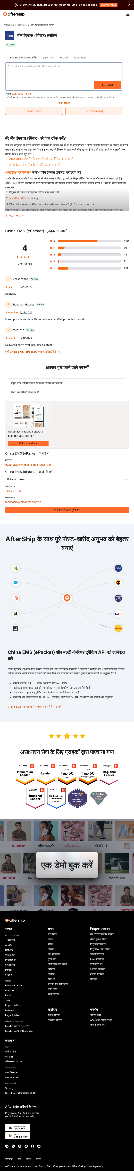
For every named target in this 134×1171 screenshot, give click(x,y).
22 (125, 261)
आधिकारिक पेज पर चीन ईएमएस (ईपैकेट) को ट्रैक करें (34, 164)
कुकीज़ (38, 1158)
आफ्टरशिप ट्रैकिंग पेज (18, 172)
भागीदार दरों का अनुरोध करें (67, 510)
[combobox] (67, 479)
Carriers (22, 25)
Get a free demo (28, 443)
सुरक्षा (28, 1158)
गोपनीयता (9, 1158)
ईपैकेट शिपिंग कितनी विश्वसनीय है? (25, 392)
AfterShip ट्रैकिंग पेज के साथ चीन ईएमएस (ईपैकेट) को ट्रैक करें (41, 158)
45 (125, 254)
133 (126, 268)
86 (125, 247)
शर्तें (19, 1158)
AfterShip (9, 25)
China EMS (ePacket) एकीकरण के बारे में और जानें (36, 706)
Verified (34, 279)
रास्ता (110, 85)
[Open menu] (128, 14)
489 (126, 240)
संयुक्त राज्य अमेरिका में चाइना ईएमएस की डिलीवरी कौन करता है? (37, 383)
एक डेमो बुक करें (67, 865)
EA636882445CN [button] (21, 93)
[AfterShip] (14, 14)
